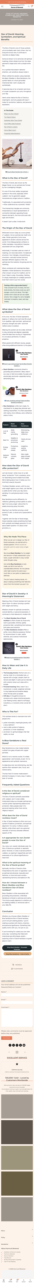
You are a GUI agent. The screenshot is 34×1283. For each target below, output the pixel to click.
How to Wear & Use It (10, 130)
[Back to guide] (17, 1052)
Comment (5, 1007)
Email (3, 1000)
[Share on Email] (24, 1045)
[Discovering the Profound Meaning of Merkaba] (9, 1052)
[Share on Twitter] (13, 1045)
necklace (18, 965)
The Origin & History (10, 117)
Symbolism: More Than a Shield (13, 120)
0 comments (18, 969)
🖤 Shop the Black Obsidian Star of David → (17, 172)
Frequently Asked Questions (12, 133)
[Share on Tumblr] (20, 1045)
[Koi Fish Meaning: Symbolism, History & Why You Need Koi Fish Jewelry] (25, 1052)
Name (4, 992)
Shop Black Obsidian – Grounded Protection (17, 948)
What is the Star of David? (11, 114)
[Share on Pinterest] (17, 1045)
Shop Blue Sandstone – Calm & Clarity (17, 954)
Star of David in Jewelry (10, 127)
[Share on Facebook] (10, 1045)
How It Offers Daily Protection (12, 123)
